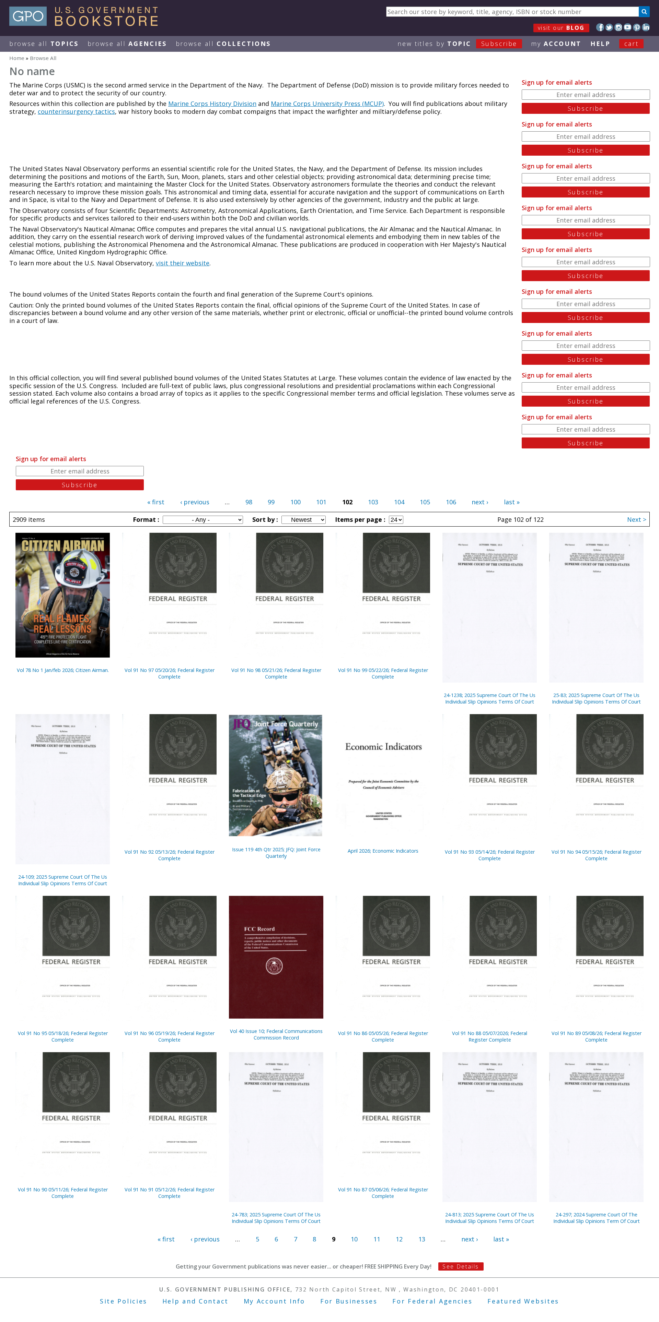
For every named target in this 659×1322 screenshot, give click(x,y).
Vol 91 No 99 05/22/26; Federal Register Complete (383, 673)
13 (421, 1239)
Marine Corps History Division (212, 103)
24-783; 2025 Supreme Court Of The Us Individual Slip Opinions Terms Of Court (276, 1217)
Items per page (359, 519)
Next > (636, 519)
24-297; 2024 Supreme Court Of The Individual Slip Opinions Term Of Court (596, 1217)
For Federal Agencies (432, 1301)
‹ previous (194, 502)
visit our (561, 28)
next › (480, 502)
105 (425, 502)
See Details (460, 1266)
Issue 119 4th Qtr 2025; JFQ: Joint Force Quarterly (276, 852)
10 (354, 1239)
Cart (631, 43)
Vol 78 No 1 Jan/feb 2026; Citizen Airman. (63, 670)
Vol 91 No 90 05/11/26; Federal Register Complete (63, 1192)
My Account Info (274, 1301)
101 (321, 502)
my (556, 43)
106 (451, 502)
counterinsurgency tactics (76, 111)
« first (155, 502)
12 (399, 1239)
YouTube (628, 27)
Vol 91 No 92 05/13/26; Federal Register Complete (170, 855)
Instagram (618, 27)
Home (16, 58)
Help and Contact (195, 1301)
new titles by (457, 43)
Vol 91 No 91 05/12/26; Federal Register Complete (170, 1192)
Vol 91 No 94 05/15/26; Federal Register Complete (596, 855)
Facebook (600, 27)
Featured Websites (523, 1301)
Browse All (44, 43)
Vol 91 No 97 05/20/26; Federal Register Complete (170, 673)
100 (295, 502)
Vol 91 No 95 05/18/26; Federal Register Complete (63, 1036)
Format (145, 519)
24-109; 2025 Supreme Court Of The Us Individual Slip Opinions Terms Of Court (62, 880)
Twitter (609, 27)
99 (271, 502)
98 (248, 502)
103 (373, 502)
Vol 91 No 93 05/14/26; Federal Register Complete (490, 855)
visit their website (182, 263)
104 (399, 502)
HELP (600, 43)
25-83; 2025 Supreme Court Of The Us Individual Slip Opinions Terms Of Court (596, 698)
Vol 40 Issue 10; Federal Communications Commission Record (276, 1034)
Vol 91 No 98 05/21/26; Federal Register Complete (276, 673)
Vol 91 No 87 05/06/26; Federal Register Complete (383, 1192)
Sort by (264, 519)
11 (376, 1239)
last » (512, 502)
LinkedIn (646, 27)
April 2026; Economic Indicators (383, 851)
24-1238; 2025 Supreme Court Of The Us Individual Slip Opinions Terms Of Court (489, 698)
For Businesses (349, 1301)
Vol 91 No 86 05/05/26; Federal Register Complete (383, 1036)
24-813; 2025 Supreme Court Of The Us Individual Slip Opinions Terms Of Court (489, 1217)
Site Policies (123, 1301)
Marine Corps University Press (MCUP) (327, 103)
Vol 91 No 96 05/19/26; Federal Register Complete (170, 1036)
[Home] (86, 24)
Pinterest (637, 27)
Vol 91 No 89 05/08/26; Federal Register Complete (596, 1036)
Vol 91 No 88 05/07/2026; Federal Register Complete (489, 1036)
